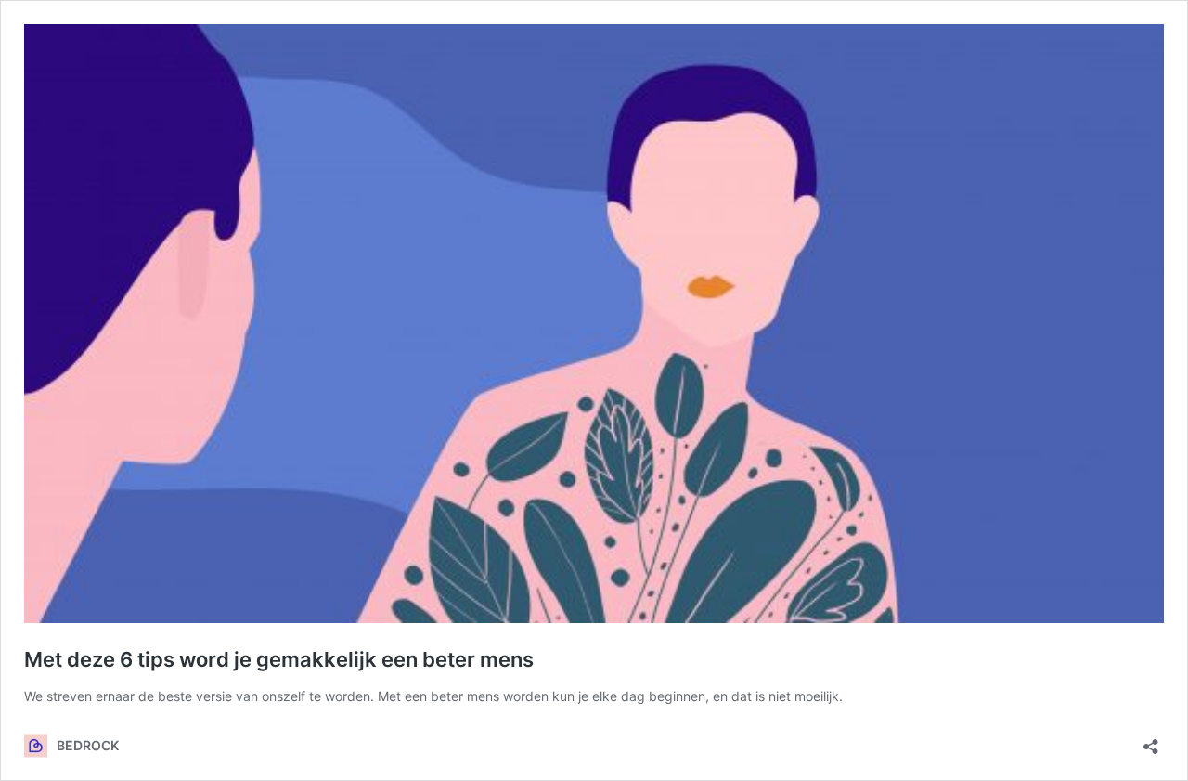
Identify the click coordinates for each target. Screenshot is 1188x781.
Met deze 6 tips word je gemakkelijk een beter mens (279, 659)
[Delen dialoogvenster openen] (1151, 740)
